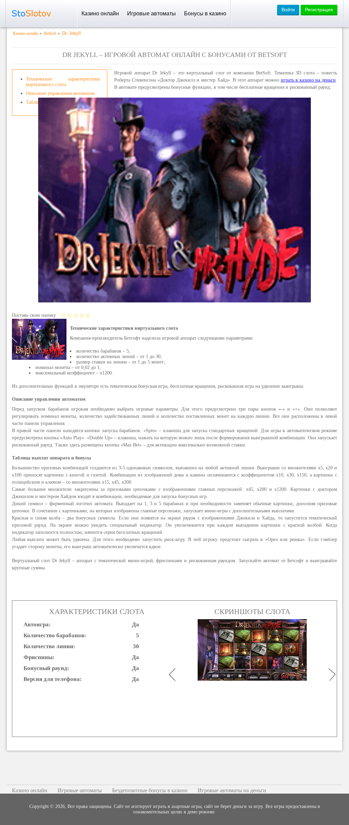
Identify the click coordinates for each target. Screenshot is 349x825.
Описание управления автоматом (60, 93)
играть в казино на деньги (308, 80)
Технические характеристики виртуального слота (63, 81)
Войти (288, 9)
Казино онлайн (100, 13)
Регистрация (319, 9)
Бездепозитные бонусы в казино (149, 790)
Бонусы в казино (205, 13)
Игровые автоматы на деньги (232, 790)
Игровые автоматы (151, 13)
